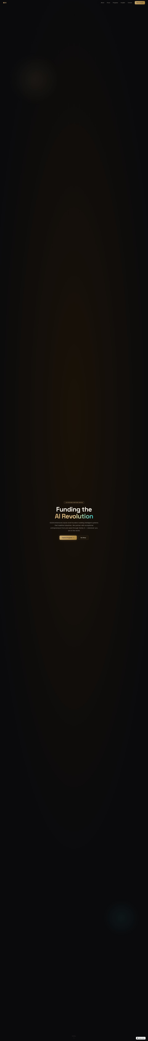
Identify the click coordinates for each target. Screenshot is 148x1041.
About (102, 2)
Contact (130, 2)
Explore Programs (67, 537)
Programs (115, 2)
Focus (108, 2)
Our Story (83, 537)
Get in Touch (139, 2)
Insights (123, 2)
